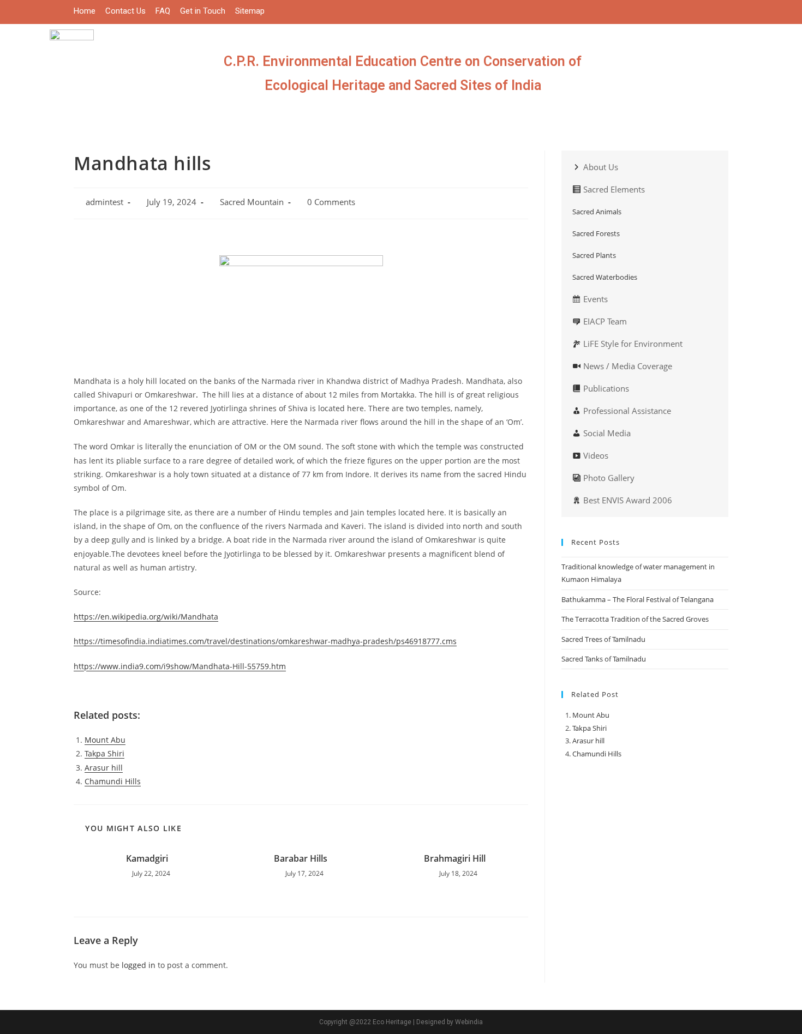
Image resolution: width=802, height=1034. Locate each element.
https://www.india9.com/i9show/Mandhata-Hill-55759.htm (180, 666)
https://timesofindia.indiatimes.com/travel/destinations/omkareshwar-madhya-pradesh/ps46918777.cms (265, 641)
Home (84, 11)
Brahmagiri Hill (455, 858)
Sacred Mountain (252, 202)
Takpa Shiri (104, 753)
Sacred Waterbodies (604, 277)
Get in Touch (202, 11)
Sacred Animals (596, 212)
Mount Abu (105, 740)
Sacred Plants (594, 255)
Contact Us (125, 11)
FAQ (162, 11)
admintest (104, 202)
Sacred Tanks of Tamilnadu (603, 659)
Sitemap (250, 11)
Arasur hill (104, 767)
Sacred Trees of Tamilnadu (604, 639)
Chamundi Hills (113, 781)
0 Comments (331, 202)
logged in (138, 965)
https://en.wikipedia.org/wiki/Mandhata (146, 616)
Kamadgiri (147, 858)
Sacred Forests (596, 233)
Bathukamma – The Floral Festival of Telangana (637, 599)
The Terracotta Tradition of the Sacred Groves (635, 619)
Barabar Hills (300, 858)
